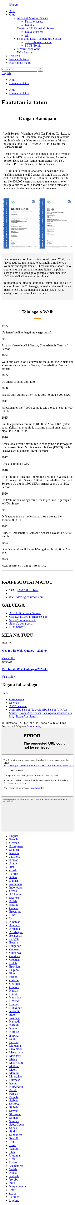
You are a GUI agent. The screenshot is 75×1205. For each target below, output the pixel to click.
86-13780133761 (28, 590)
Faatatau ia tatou (19, 59)
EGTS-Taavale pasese (38, 42)
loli (26, 35)
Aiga (12, 11)
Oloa (12, 14)
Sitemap (14, 702)
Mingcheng (34, 726)
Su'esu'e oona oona (28, 49)
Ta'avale (30, 25)
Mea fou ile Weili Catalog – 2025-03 (25, 669)
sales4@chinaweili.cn (29, 597)
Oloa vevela (16, 699)
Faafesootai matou (20, 62)
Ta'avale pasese (34, 21)
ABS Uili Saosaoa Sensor (32, 18)
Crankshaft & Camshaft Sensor (36, 28)
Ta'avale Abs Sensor (43, 709)
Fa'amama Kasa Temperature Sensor (39, 38)
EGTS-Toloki (33, 45)
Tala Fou (14, 55)
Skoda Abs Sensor (30, 713)
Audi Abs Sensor (19, 709)
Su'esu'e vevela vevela (22, 620)
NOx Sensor (24, 52)
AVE (5, 692)
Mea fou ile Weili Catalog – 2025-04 (25, 650)
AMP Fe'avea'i (18, 706)
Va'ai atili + (8, 658)
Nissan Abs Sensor (26, 716)
